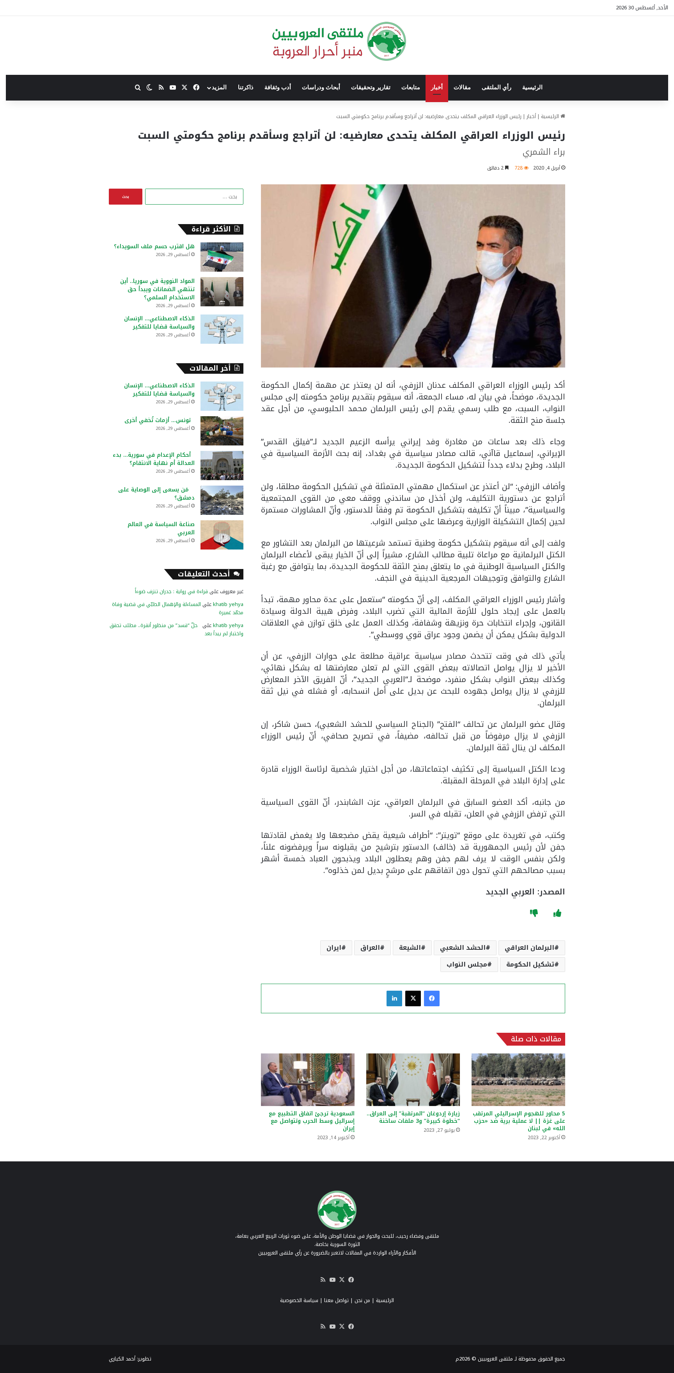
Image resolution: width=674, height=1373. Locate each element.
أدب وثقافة (277, 87)
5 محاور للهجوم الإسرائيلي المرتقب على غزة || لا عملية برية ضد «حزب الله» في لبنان (519, 1121)
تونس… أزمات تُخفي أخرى (159, 420)
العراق (370, 948)
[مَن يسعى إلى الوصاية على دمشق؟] (221, 500)
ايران (333, 948)
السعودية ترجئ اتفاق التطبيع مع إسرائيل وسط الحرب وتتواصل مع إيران (312, 1121)
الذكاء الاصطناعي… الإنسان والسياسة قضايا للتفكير (159, 322)
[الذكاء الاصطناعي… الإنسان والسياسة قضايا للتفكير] (221, 329)
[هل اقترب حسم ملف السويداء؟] (221, 257)
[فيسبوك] (432, 998)
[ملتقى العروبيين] (337, 41)
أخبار (437, 87)
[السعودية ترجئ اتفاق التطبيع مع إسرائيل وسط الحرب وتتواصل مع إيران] (308, 1079)
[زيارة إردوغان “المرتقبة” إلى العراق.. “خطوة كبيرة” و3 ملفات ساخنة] (413, 1079)
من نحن (362, 1300)
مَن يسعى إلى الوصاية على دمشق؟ (156, 493)
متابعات (410, 87)
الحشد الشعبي (463, 948)
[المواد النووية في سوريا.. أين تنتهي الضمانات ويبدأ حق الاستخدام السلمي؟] (221, 291)
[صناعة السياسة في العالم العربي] (221, 535)
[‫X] (413, 998)
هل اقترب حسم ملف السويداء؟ (154, 246)
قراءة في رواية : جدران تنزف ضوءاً (171, 591)
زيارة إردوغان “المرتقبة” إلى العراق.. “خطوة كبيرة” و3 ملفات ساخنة (413, 1117)
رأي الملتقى (496, 87)
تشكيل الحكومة (530, 964)
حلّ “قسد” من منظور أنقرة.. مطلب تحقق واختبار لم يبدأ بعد (176, 629)
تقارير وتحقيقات (370, 87)
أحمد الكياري (122, 1359)
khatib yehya (228, 604)
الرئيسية (532, 87)
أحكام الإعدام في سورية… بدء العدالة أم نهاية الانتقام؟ (154, 459)
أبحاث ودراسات (321, 87)
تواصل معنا (336, 1300)
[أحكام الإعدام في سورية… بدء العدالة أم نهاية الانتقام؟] (221, 465)
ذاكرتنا (246, 87)
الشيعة (410, 948)
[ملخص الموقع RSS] (323, 1280)
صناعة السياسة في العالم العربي (161, 528)
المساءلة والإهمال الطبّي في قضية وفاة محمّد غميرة (177, 608)
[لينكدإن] (394, 998)
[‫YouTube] (332, 1280)
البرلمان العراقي (529, 948)
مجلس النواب (467, 964)
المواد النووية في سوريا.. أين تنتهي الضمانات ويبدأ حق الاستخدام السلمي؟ (157, 289)
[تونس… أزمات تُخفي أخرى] (221, 430)
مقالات (462, 87)
